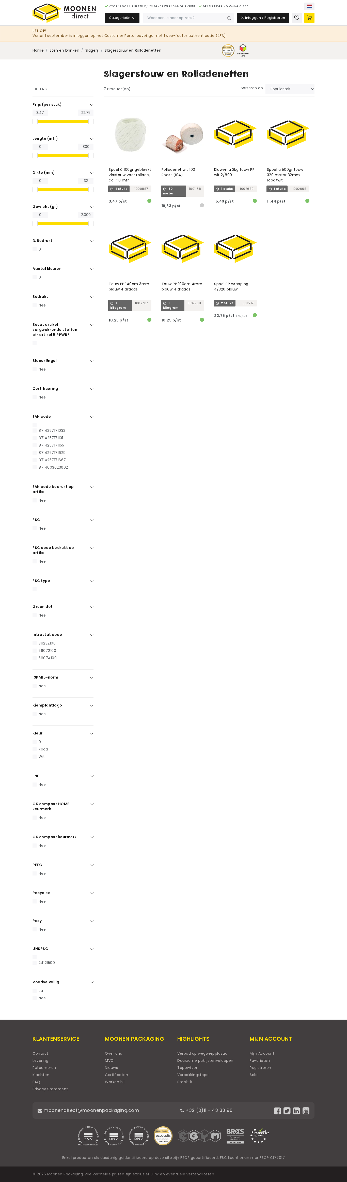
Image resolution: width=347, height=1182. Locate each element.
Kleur (38, 733)
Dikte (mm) (44, 172)
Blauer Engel (45, 360)
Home (38, 50)
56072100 (47, 650)
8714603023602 (53, 467)
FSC (36, 519)
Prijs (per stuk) (47, 104)
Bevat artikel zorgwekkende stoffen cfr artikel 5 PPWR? (55, 329)
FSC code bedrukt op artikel (53, 550)
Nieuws (111, 1067)
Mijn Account (262, 1053)
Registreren (260, 1067)
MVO (109, 1060)
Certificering (45, 388)
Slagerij (92, 50)
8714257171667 (52, 460)
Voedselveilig (46, 982)
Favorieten (260, 1060)
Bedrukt (40, 296)
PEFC (37, 864)
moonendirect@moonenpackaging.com (90, 1110)
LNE (36, 775)
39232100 (47, 643)
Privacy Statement (50, 1089)
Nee (42, 305)
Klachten (41, 1074)
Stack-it (185, 1081)
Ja (41, 990)
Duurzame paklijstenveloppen (205, 1060)
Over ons (113, 1053)
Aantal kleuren (47, 268)
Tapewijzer (187, 1067)
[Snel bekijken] (149, 106)
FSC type (41, 580)
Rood (43, 749)
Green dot (43, 606)
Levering (40, 1060)
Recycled (42, 892)
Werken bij (114, 1081)
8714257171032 (52, 430)
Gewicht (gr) (45, 206)
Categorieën (120, 17)
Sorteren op (252, 87)
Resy (37, 920)
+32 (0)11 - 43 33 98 (208, 1110)
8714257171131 (51, 437)
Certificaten (116, 1074)
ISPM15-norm (45, 677)
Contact (41, 1053)
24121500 (47, 962)
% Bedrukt (43, 240)
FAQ (36, 1081)
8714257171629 (52, 452)
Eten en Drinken (65, 50)
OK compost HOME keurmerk (51, 806)
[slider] (35, 121)
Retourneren (44, 1067)
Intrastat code (47, 634)
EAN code (42, 416)
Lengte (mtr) (45, 138)
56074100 (48, 658)
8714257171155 (51, 445)
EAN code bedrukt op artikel (53, 489)
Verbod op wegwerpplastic (202, 1053)
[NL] (309, 6)
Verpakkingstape (193, 1074)
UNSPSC (40, 948)
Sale (254, 1074)
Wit (42, 756)
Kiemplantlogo (47, 705)
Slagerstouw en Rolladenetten (133, 50)
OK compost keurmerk (55, 836)
